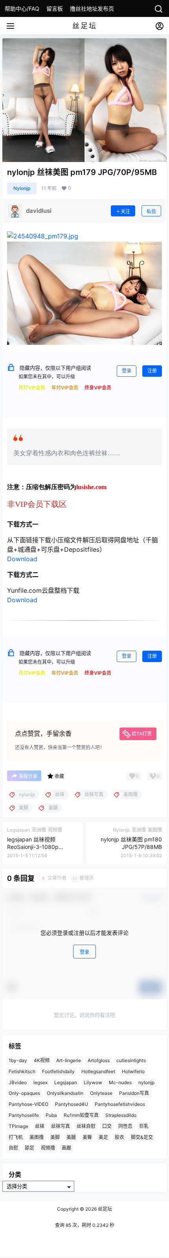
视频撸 (48, 1148)
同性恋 (125, 1126)
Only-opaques (24, 1093)
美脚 (55, 1137)
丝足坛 (104, 1209)
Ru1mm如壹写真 (81, 1115)
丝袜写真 (60, 1126)
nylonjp (146, 1082)
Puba (51, 1115)
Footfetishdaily (58, 1071)
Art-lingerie (68, 1060)
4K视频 (42, 1060)
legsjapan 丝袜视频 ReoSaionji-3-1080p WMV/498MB (33, 847)
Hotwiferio (133, 1071)
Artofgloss (99, 1060)
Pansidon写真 (134, 1093)
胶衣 (119, 1137)
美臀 (87, 1137)
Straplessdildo (120, 1115)
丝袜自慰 (86, 1126)
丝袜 (39, 1126)
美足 (103, 1137)
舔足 (29, 1148)
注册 (152, 371)
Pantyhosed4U (71, 1104)
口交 (107, 1126)
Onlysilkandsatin (65, 1093)
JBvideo (18, 1082)
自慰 (13, 1148)
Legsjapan (65, 1082)
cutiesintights (131, 1060)
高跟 (66, 1148)
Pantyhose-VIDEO (28, 1104)
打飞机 (16, 1137)
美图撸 (36, 1137)
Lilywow (93, 1082)
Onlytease (101, 1093)
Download (22, 559)
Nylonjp (21, 188)
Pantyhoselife (24, 1115)
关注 (125, 211)
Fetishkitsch (22, 1071)
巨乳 (144, 1126)
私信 (151, 211)
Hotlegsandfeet (98, 1071)
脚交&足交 (142, 1137)
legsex (40, 1082)
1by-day (18, 1060)
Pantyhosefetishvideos (120, 1104)
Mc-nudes (120, 1082)
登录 (126, 371)
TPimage (18, 1126)
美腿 (71, 1137)
